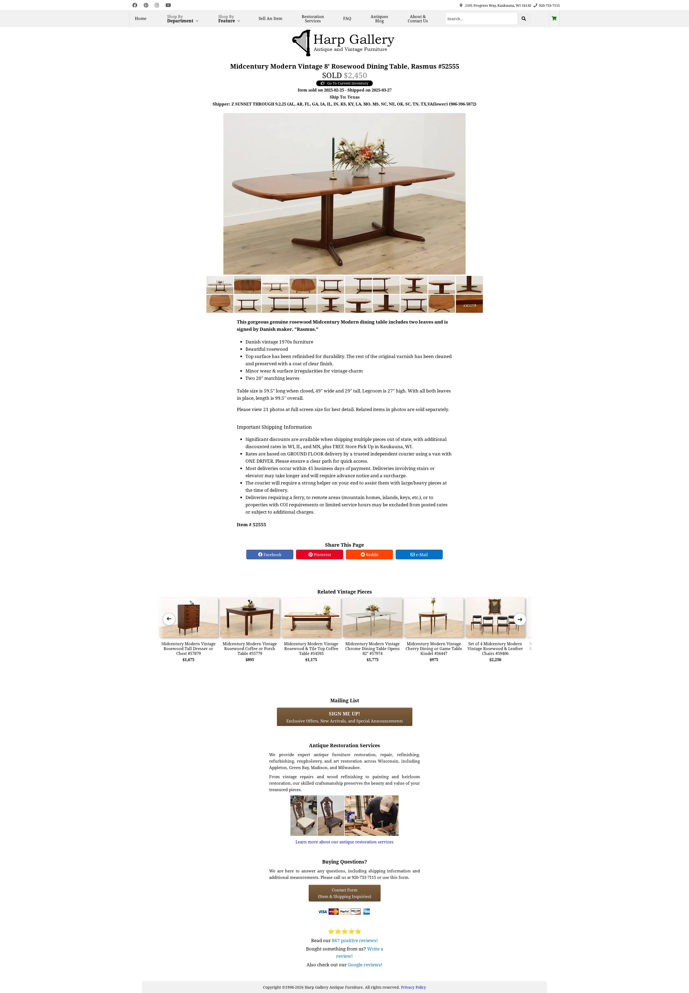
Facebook (272, 554)
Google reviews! (365, 965)
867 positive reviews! (355, 940)
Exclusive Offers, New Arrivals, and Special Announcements (344, 717)
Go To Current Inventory (347, 83)
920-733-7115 (549, 5)
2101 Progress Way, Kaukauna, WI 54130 (498, 5)
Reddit (371, 554)
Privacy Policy (413, 987)
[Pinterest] (146, 5)
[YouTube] (168, 5)
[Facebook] (134, 5)
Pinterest (322, 554)
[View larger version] (344, 193)
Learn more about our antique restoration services (344, 841)
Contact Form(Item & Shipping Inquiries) (344, 893)
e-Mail (421, 554)
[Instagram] (157, 5)
